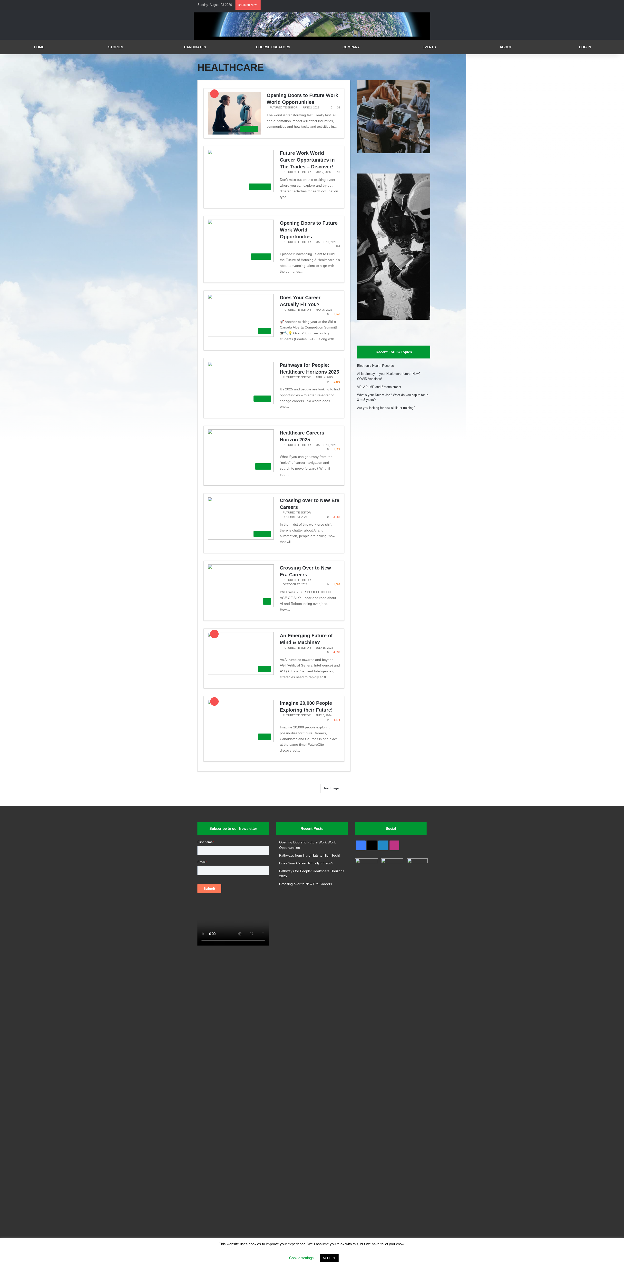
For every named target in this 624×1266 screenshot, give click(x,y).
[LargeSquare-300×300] (393, 152)
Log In (585, 47)
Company (351, 47)
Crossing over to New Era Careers (305, 884)
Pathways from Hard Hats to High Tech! (309, 855)
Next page (331, 788)
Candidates (195, 47)
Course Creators (273, 47)
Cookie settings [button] (301, 1258)
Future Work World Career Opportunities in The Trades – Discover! (307, 159)
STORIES (115, 47)
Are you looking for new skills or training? (386, 408)
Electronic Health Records (375, 365)
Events (429, 47)
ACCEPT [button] (329, 1258)
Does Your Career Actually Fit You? (306, 863)
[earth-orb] (312, 35)
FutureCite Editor (284, 107)
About (506, 47)
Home (39, 47)
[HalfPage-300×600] (393, 318)
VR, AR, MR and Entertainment (379, 387)
